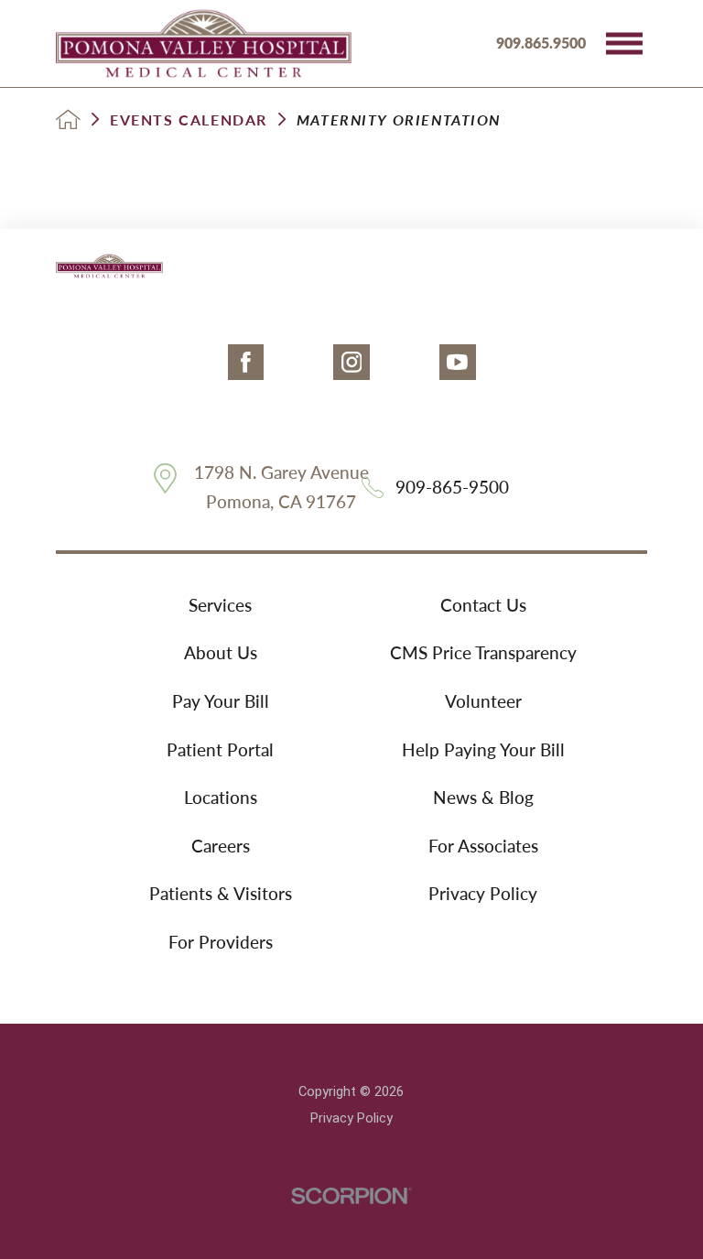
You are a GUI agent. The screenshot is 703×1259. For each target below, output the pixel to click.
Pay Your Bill (220, 701)
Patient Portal (220, 749)
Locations (220, 797)
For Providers (220, 941)
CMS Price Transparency (483, 652)
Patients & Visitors (220, 893)
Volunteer (483, 701)
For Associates (483, 845)
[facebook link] (246, 362)
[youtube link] (457, 362)
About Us (220, 652)
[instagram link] (351, 362)
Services (220, 604)
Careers (220, 845)
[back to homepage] (68, 119)
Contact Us (483, 604)
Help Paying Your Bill (483, 749)
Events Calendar (188, 120)
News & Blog (483, 797)
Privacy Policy (482, 893)
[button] (624, 43)
